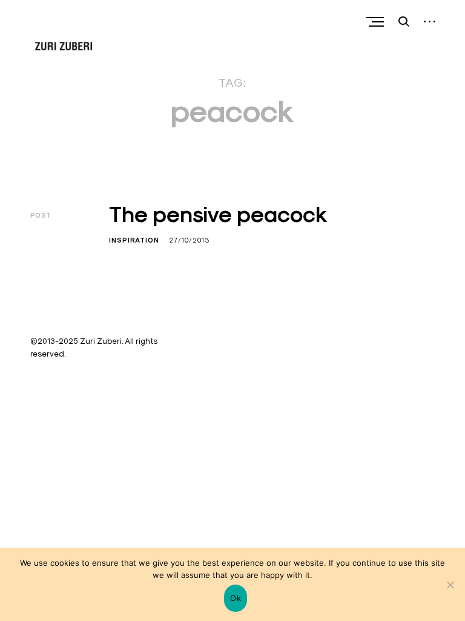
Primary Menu (376, 22)
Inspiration (134, 240)
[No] (450, 585)
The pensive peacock (218, 214)
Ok (235, 598)
